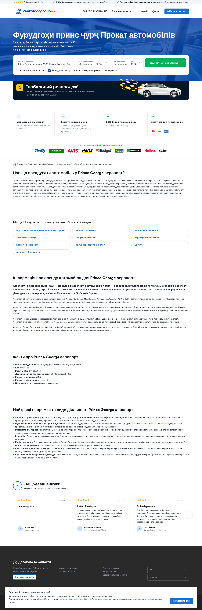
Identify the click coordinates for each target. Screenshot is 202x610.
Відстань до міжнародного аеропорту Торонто (40, 230)
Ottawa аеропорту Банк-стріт (90, 244)
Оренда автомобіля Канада (40, 164)
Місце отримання (25, 61)
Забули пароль (109, 571)
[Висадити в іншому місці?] (17, 70)
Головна (21, 164)
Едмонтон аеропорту (27, 244)
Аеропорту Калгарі (26, 237)
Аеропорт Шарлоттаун (28, 252)
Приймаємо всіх (181, 600)
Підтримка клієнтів (121, 11)
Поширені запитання (67, 568)
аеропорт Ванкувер (85, 230)
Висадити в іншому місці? (32, 70)
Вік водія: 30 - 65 (59, 70)
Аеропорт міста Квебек (147, 237)
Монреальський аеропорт (148, 230)
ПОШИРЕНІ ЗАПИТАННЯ (95, 11)
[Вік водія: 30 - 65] (49, 70)
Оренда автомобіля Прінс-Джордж (72, 164)
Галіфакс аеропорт (85, 237)
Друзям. (139, 244)
